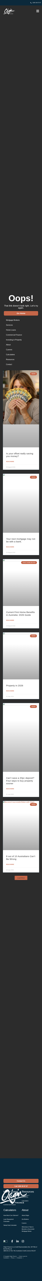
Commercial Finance (14, 335)
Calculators (10, 354)
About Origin (25, 1215)
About (8, 345)
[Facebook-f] (12, 1241)
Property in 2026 (14, 685)
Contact (9, 364)
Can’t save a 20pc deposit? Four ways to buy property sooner (20, 781)
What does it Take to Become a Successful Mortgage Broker (28, 1229)
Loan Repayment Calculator (8, 1220)
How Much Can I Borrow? (10, 1215)
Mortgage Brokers (13, 320)
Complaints (19, 1257)
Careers (9, 350)
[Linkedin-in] (17, 1241)
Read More (10, 461)
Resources (10, 359)
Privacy (13, 1257)
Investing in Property (14, 340)
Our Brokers (25, 1219)
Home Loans (11, 330)
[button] (21, 878)
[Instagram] (23, 1241)
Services (9, 325)
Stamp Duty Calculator (10, 1225)
